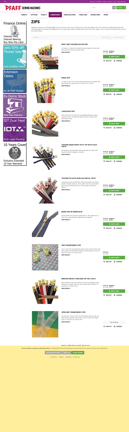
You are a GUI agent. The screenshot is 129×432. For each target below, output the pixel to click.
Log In (114, 1)
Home (32, 18)
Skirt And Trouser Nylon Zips (74, 44)
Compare (105, 1)
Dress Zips (65, 78)
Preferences (76, 357)
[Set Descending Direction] (44, 37)
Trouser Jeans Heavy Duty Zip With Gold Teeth (79, 146)
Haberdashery (39, 18)
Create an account (121, 1)
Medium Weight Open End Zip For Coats (78, 279)
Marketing (68, 357)
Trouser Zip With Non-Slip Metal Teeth (78, 178)
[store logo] (23, 7)
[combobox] (103, 7)
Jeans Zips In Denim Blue (71, 212)
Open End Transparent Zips (73, 312)
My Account (92, 1)
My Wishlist (99, 1)
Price (38, 37)
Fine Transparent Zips (71, 245)
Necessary (54, 357)
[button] (5, 1)
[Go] (114, 7)
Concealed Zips (68, 111)
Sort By (35, 37)
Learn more (104, 348)
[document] (64, 352)
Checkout (110, 1)
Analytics (61, 357)
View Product (65, 52)
